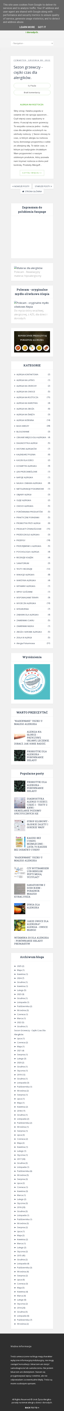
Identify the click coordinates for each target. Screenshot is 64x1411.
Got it (42, 27)
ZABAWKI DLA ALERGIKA (27, 614)
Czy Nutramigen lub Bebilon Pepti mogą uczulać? (38, 873)
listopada (22, 1002)
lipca (19, 1038)
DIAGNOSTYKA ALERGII (26, 443)
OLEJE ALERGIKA (23, 500)
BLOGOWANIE (22, 431)
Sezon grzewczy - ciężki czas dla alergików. (28, 72)
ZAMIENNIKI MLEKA (25, 626)
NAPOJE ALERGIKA (24, 477)
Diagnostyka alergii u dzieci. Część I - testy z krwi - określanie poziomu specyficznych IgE (31, 806)
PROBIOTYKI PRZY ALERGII (28, 523)
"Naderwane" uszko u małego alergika (28, 722)
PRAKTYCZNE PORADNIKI (27, 517)
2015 (19, 1255)
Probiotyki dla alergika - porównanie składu (37, 756)
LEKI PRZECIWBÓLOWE (26, 471)
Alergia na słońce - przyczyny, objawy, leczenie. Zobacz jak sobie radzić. (31, 737)
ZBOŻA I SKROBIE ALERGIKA (29, 631)
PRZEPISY (20, 540)
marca (20, 1018)
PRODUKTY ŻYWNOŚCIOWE (28, 528)
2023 (19, 994)
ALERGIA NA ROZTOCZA (31, 104)
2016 (19, 1207)
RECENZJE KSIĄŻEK (24, 557)
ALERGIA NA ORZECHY (26, 385)
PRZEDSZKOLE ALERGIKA (27, 534)
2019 (19, 1074)
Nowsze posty (21, 186)
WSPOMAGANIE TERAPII (27, 597)
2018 (19, 1110)
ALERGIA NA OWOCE (25, 391)
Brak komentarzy (32, 92)
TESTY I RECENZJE (24, 569)
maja (19, 970)
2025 (19, 966)
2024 (19, 978)
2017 (19, 1159)
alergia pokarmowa (25, 643)
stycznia (21, 1070)
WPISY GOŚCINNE (24, 591)
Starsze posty (42, 186)
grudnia (21, 982)
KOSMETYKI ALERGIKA (26, 466)
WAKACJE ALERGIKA (25, 574)
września (21, 1010)
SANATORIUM (22, 563)
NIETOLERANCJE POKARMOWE (30, 488)
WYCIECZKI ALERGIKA (26, 603)
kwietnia (21, 974)
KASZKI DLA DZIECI (25, 460)
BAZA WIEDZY (22, 426)
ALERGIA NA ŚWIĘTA (25, 414)
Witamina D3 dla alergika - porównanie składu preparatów (31, 940)
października (23, 1006)
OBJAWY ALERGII (23, 494)
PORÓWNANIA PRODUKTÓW (29, 511)
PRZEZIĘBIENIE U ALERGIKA (28, 546)
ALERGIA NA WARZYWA (27, 403)
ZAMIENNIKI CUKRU (25, 620)
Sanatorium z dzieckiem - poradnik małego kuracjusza (29, 890)
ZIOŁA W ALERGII (24, 637)
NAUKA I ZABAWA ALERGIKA (29, 483)
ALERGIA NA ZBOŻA (25, 408)
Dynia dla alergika (33, 906)
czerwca (21, 1014)
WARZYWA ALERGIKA (26, 580)
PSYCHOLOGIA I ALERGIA (27, 551)
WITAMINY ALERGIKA (25, 586)
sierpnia (21, 1054)
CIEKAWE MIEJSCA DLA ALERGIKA (31, 437)
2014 (19, 1307)
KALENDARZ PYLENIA (25, 454)
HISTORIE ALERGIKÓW (26, 448)
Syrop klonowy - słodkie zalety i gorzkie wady (38, 824)
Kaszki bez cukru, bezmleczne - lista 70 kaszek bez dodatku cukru (30, 843)
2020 (19, 1062)
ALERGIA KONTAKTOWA (27, 374)
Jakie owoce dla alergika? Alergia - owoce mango (37, 926)
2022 (19, 1022)
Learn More (27, 27)
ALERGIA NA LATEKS (25, 380)
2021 (19, 1050)
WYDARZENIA (22, 609)
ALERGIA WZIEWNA (25, 420)
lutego (20, 990)
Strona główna (33, 191)
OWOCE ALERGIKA (24, 506)
